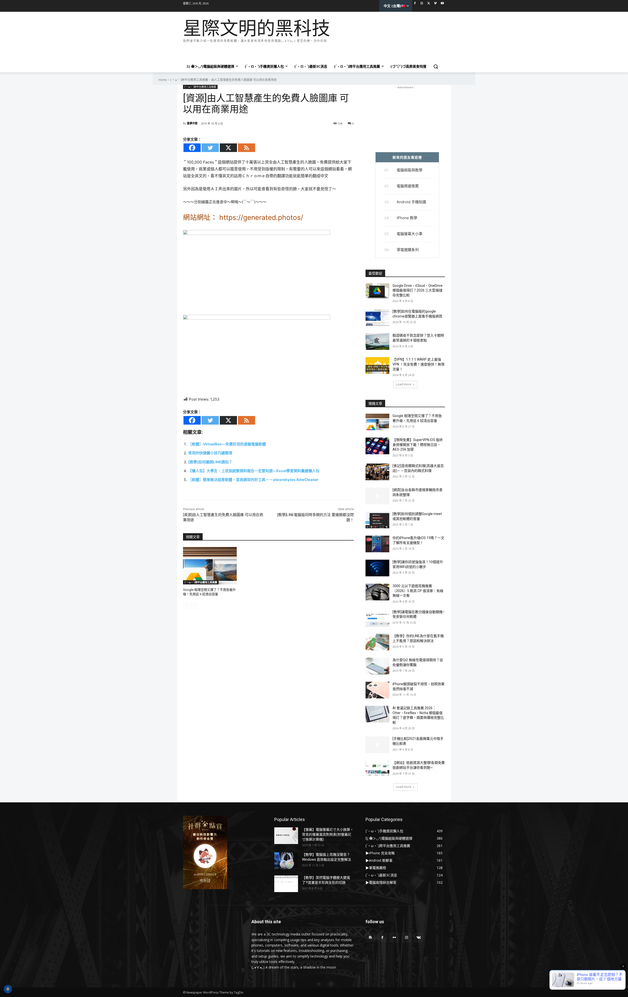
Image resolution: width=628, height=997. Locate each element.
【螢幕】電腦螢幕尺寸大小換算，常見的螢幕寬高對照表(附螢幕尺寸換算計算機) (327, 834)
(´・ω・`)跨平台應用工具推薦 (189, 80)
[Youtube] (442, 3)
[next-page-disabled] (194, 606)
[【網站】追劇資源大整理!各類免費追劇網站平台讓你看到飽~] (377, 768)
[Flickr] (394, 937)
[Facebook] (415, 3)
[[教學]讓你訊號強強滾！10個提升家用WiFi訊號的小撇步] (377, 568)
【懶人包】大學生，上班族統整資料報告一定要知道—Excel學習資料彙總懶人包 (253, 470)
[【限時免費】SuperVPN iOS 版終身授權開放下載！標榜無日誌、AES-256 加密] (377, 446)
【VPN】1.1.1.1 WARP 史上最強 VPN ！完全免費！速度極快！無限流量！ (418, 364)
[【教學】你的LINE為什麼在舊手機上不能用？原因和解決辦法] (377, 642)
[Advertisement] (272, 51)
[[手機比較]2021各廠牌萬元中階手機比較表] (377, 744)
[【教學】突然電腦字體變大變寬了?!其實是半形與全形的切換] (286, 883)
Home (162, 80)
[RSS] (246, 147)
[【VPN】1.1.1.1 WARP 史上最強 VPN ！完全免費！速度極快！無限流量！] (377, 365)
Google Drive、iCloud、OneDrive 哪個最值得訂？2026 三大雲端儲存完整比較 (417, 290)
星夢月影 (192, 123)
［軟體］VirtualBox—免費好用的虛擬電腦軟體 (227, 444)
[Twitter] (429, 3)
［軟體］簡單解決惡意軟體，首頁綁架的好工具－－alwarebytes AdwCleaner (253, 479)
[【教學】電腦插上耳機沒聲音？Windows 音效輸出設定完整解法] (286, 860)
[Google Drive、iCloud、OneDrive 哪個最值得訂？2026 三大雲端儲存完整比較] (377, 291)
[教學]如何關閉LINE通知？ (210, 462)
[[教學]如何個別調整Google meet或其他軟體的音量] (377, 520)
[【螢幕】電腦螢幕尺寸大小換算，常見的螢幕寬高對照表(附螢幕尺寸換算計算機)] (286, 835)
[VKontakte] (418, 937)
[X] (228, 147)
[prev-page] (186, 606)
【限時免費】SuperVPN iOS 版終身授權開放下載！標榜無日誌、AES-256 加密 (417, 444)
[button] (436, 66)
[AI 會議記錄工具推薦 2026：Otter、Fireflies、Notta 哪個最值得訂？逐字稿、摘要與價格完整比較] (377, 714)
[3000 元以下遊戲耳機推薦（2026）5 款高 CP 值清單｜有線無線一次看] (377, 592)
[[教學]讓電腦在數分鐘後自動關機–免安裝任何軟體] (377, 618)
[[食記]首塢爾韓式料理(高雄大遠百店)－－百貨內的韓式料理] (377, 472)
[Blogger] (370, 937)
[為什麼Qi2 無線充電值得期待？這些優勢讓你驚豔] (377, 666)
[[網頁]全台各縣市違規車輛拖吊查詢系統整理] (377, 496)
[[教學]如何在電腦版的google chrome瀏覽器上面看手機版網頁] (377, 317)
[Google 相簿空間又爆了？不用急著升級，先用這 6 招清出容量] (210, 565)
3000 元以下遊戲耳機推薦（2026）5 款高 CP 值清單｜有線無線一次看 (417, 590)
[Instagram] (422, 3)
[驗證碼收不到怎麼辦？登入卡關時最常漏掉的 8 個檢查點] (377, 341)
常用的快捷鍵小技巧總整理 (210, 453)
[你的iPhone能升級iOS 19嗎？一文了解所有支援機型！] (377, 544)
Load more (403, 384)
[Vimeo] (435, 3)
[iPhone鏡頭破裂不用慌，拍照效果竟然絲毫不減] (377, 690)
